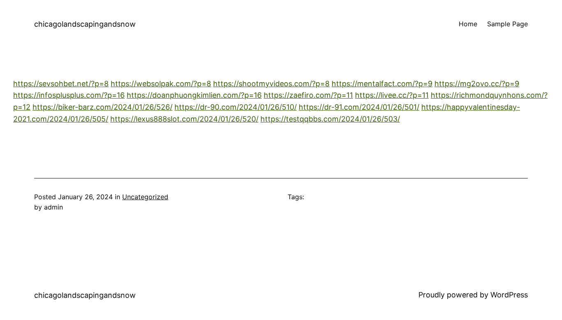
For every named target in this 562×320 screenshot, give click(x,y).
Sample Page (507, 24)
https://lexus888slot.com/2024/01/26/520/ (184, 119)
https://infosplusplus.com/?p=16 (69, 95)
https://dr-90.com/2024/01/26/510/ (235, 107)
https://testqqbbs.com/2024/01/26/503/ (330, 119)
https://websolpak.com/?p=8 (161, 83)
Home (468, 24)
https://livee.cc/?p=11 (392, 95)
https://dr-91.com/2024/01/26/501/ (359, 107)
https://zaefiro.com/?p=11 (308, 95)
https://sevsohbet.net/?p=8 (61, 83)
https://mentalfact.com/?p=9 (382, 83)
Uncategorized (145, 197)
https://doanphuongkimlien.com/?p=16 (194, 95)
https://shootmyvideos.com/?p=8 (271, 83)
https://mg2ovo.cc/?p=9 (476, 83)
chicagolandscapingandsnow (85, 24)
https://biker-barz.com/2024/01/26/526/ (102, 107)
